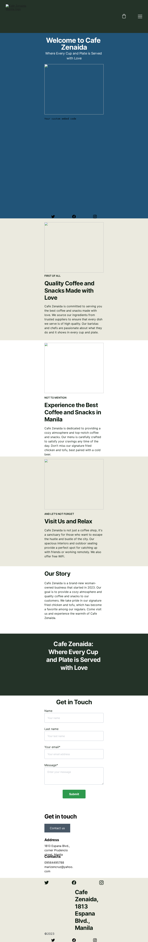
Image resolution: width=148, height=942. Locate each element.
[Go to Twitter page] (54, 216)
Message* (51, 765)
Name (48, 711)
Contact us (57, 828)
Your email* (52, 747)
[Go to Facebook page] (75, 216)
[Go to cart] (124, 16)
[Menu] (140, 16)
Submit (74, 794)
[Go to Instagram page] (95, 216)
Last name (51, 729)
